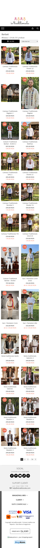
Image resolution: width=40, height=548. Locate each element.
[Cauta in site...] (37, 28)
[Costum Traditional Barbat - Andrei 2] (10, 131)
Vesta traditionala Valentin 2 (30, 357)
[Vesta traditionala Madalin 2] (30, 437)
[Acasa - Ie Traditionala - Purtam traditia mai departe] (20, 21)
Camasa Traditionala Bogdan (30, 112)
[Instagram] (28, 476)
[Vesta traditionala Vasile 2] (10, 344)
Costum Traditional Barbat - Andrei (10, 279)
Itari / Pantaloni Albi (30, 323)
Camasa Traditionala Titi (10, 234)
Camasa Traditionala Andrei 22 (30, 67)
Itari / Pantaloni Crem (10, 323)
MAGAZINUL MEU (19, 495)
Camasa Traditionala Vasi (10, 67)
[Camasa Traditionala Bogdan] (30, 93)
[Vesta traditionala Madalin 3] (10, 437)
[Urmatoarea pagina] (35, 459)
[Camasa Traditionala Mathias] (30, 131)
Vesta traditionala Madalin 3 (10, 449)
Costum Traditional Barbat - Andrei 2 (10, 143)
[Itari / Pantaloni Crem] (10, 305)
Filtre (11, 41)
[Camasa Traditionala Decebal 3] (10, 192)
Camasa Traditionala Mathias (30, 143)
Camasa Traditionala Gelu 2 (10, 173)
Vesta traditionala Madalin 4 (30, 418)
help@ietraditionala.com (21, 488)
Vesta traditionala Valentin (10, 388)
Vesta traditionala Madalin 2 (30, 449)
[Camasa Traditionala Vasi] (10, 55)
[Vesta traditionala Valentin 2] (30, 344)
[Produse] (3, 29)
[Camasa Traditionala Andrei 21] (30, 161)
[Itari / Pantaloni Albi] (30, 305)
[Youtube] (20, 476)
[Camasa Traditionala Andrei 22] (30, 55)
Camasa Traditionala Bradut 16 (30, 204)
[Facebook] (12, 476)
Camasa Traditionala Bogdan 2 (10, 112)
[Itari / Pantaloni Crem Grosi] (30, 260)
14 (32, 459)
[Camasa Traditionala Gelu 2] (10, 161)
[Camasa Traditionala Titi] (10, 223)
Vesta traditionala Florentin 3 (30, 388)
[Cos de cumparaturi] (32, 28)
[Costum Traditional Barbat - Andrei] (10, 260)
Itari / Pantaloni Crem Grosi (30, 279)
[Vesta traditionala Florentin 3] (30, 376)
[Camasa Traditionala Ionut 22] (30, 223)
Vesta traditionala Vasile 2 (10, 357)
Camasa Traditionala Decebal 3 (10, 204)
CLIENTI (19, 500)
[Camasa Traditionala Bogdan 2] (10, 93)
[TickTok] (24, 476)
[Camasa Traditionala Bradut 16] (30, 192)
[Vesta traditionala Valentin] (10, 376)
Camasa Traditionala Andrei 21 (30, 173)
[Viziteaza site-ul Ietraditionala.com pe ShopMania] (20, 542)
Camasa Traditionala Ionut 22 (30, 235)
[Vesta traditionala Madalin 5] (10, 406)
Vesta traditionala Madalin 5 (10, 418)
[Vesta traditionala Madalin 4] (30, 406)
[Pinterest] (16, 476)
